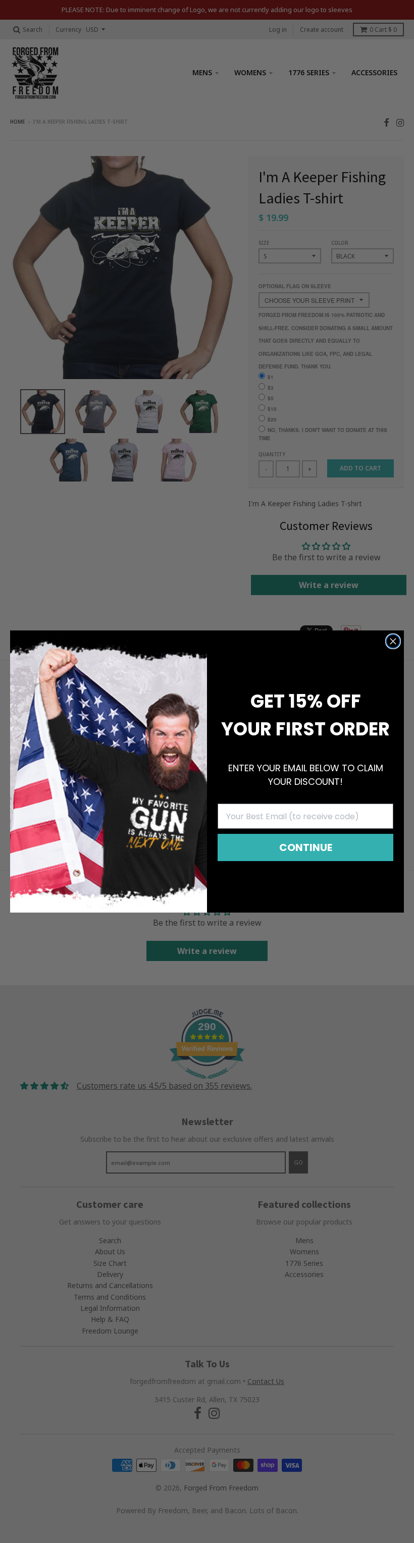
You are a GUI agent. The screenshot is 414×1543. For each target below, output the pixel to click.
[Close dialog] (393, 641)
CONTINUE (305, 847)
